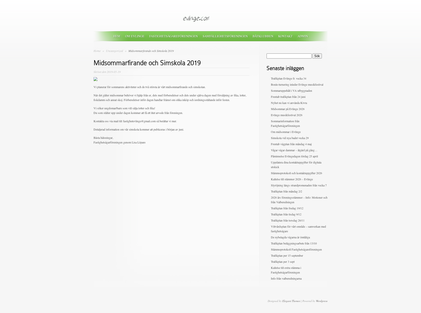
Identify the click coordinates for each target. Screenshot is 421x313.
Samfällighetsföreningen (225, 36)
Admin (302, 36)
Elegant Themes (291, 301)
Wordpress (321, 301)
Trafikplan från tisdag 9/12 (286, 214)
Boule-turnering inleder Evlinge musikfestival (297, 84)
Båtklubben (263, 36)
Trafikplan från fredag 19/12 (287, 208)
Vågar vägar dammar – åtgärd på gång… (294, 150)
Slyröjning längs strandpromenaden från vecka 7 (299, 185)
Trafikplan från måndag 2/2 (286, 191)
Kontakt (285, 36)
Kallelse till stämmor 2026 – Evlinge (292, 179)
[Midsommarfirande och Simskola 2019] (95, 80)
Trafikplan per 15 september (287, 255)
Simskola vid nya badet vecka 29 (290, 138)
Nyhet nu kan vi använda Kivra (289, 103)
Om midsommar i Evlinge (286, 132)
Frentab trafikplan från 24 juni (288, 97)
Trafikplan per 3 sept (283, 261)
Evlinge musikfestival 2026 (286, 115)
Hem (116, 36)
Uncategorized (115, 51)
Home (97, 51)
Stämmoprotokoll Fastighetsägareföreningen (296, 249)
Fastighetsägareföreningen (173, 36)
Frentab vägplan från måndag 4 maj (291, 144)
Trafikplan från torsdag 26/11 (288, 220)
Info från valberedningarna (286, 278)
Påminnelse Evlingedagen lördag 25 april (294, 156)
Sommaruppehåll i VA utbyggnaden (291, 90)
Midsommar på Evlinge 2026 (288, 109)
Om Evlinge (134, 36)
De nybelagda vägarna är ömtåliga (290, 237)
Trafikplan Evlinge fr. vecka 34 (288, 78)
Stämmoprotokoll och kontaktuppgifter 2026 (296, 173)
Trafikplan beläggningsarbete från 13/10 (294, 243)
